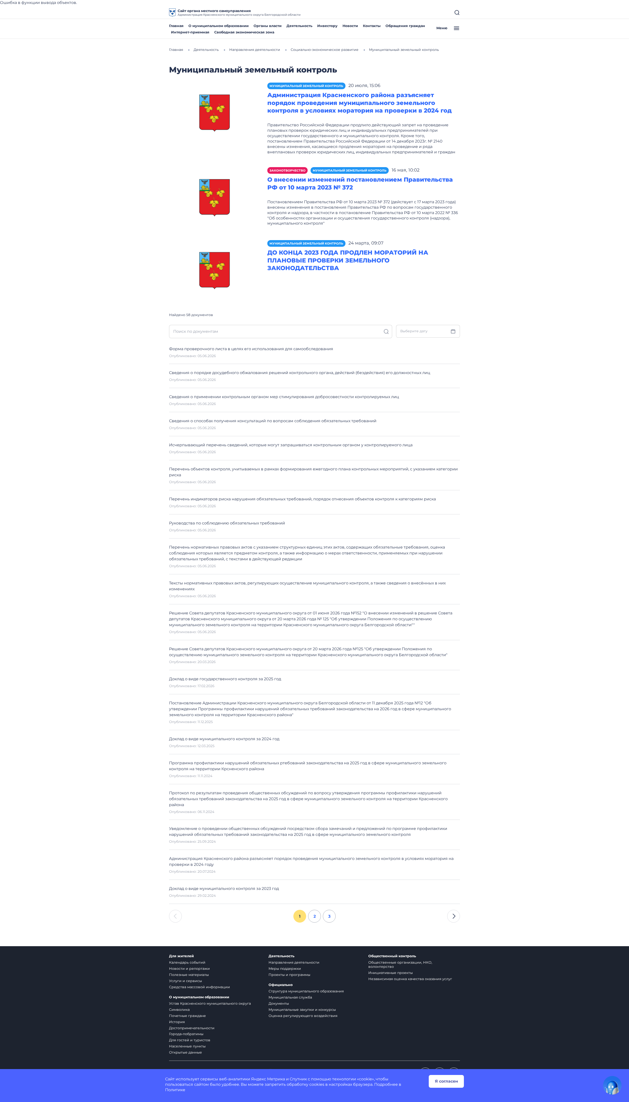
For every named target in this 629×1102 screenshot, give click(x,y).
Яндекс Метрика (268, 1079)
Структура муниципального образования (306, 991)
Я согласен (446, 1081)
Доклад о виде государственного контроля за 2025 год (225, 679)
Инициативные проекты (390, 973)
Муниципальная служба (290, 997)
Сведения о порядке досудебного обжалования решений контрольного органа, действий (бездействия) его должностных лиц (299, 372)
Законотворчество (287, 170)
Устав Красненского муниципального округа (210, 1003)
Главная (176, 26)
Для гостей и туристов (189, 1040)
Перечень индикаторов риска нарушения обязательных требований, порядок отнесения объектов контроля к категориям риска (302, 499)
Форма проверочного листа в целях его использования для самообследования (251, 349)
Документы (279, 1003)
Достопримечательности (191, 1028)
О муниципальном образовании (218, 26)
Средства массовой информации (199, 987)
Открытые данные (185, 1052)
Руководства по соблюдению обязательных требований (227, 523)
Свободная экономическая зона (244, 32)
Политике (175, 1090)
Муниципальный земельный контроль (306, 86)
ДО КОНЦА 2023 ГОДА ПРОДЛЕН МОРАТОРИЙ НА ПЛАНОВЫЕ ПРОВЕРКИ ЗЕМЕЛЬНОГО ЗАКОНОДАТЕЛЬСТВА (347, 260)
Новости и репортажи (189, 968)
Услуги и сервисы (185, 981)
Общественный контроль (392, 956)
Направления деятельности (294, 962)
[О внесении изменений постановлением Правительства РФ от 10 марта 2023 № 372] (214, 197)
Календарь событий (187, 962)
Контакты (372, 26)
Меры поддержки (285, 968)
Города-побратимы (186, 1034)
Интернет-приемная (190, 32)
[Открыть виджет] (612, 1085)
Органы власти (268, 26)
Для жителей (181, 956)
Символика (179, 1009)
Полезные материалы (189, 974)
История (177, 1022)
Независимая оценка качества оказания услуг (410, 979)
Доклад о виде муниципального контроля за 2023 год (224, 888)
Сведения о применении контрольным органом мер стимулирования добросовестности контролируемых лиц (284, 396)
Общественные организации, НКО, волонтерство (400, 964)
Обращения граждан (405, 26)
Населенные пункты (187, 1046)
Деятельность (299, 26)
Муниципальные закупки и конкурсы (302, 1009)
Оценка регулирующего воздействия (303, 1016)
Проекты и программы (289, 974)
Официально (281, 985)
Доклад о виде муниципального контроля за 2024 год (224, 739)
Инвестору (327, 26)
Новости (350, 26)
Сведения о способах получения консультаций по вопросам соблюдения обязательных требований (272, 421)
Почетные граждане (187, 1016)
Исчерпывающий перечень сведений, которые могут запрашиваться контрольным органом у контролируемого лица (291, 445)
